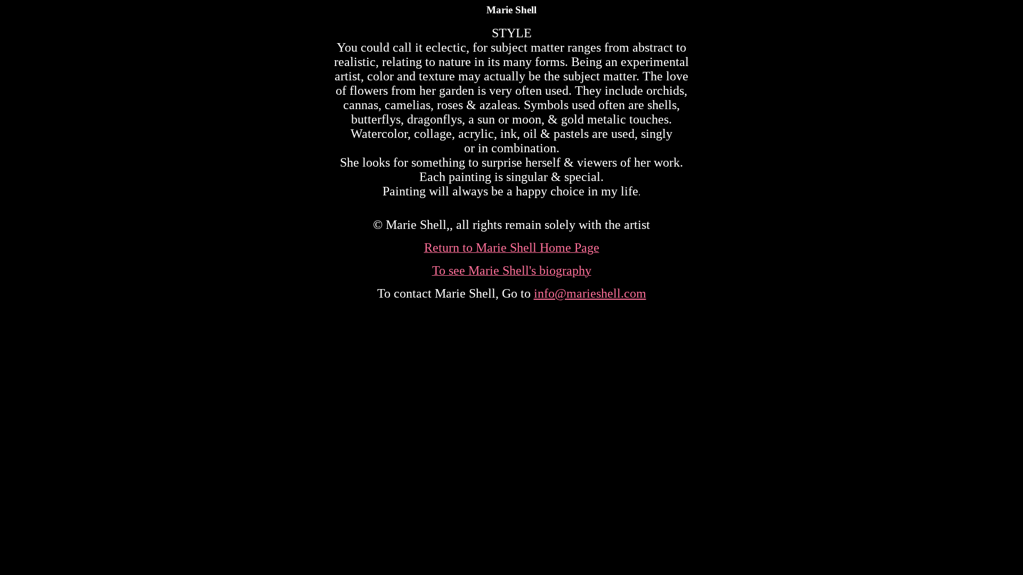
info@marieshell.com (590, 293)
